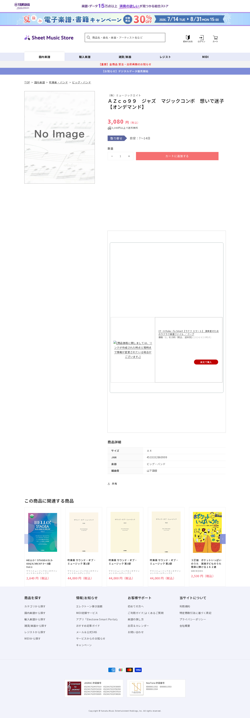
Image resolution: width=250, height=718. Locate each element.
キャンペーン (84, 645)
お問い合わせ (136, 632)
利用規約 (185, 606)
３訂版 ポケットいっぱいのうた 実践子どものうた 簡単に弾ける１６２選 (207, 563)
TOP (27, 82)
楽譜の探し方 (136, 619)
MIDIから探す (32, 638)
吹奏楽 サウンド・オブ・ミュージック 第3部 (123, 562)
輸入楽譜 (84, 57)
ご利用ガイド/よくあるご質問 (145, 613)
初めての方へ (136, 606)
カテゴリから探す (35, 606)
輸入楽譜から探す (35, 619)
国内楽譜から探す (35, 613)
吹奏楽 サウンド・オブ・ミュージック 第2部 (164, 562)
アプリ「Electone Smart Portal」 (97, 619)
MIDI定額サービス (87, 613)
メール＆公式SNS (86, 632)
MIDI (205, 57)
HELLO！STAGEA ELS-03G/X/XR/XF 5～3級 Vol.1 (39, 563)
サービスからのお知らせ (91, 638)
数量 (110, 148)
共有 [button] (114, 483)
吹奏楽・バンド (58, 82)
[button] (125, 37)
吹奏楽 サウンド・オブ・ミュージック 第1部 (82, 562)
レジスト (165, 57)
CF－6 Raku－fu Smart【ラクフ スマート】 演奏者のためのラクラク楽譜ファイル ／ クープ (188, 332)
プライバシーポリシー (193, 619)
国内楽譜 (44, 57)
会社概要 (185, 625)
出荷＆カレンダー (138, 625)
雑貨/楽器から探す (35, 625)
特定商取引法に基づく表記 (196, 613)
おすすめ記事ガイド (88, 625)
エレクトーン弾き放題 (89, 606)
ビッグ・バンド (81, 82)
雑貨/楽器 (125, 57)
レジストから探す (35, 632)
